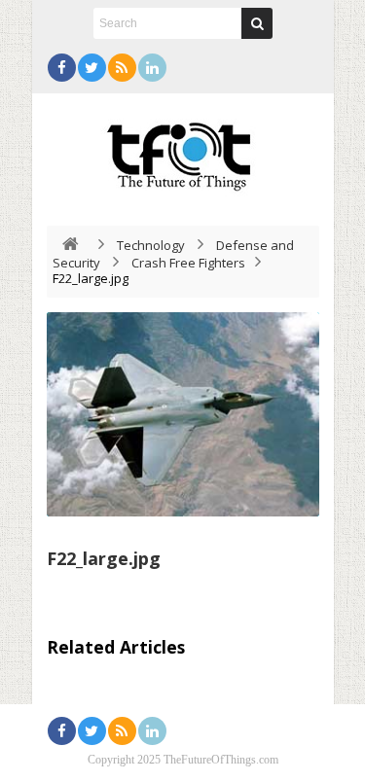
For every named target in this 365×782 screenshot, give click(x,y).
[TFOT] (183, 149)
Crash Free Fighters (188, 262)
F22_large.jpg (104, 558)
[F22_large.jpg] (183, 414)
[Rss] (122, 67)
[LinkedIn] (152, 67)
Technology (151, 245)
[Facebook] (62, 67)
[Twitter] (92, 67)
